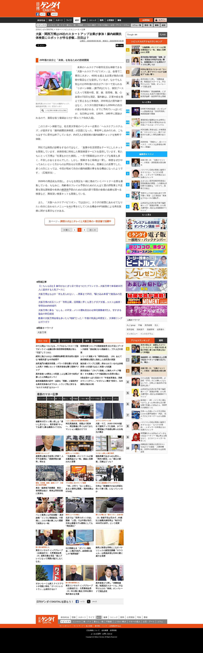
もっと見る (146, 102)
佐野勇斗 (160, 329)
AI (70, 206)
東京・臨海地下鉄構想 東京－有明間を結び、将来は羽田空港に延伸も (49, 491)
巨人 (156, 325)
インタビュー (132, 334)
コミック (92, 20)
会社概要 (105, 630)
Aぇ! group (131, 325)
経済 (77, 20)
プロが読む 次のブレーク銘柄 (76, 483)
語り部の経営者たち (42, 547)
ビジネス (50, 399)
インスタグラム (146, 334)
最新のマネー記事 (47, 394)
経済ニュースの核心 (72, 453)
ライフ (69, 20)
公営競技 (110, 20)
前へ (66, 230)
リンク (104, 626)
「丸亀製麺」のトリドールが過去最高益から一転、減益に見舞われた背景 (79, 459)
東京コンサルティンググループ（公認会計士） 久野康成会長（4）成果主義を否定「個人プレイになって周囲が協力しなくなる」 (49, 555)
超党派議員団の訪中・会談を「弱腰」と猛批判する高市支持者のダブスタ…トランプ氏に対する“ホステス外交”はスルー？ (57, 384)
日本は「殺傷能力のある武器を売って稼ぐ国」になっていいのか (109, 489)
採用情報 (113, 630)
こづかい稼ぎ (84, 399)
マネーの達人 (96, 399)
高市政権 (148, 325)
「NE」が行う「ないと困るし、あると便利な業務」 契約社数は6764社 (79, 489)
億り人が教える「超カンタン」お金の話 (109, 514)
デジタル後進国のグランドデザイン (108, 483)
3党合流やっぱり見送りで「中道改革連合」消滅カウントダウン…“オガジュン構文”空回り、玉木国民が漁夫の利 (101, 381)
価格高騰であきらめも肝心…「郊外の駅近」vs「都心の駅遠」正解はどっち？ (108, 459)
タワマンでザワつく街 (103, 420)
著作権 (97, 626)
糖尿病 (65, 189)
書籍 (119, 20)
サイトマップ (78, 626)
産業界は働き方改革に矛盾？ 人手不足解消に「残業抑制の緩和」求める (49, 459)
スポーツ (59, 20)
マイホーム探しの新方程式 (105, 453)
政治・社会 (42, 341)
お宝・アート (107, 399)
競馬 (101, 20)
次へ (92, 230)
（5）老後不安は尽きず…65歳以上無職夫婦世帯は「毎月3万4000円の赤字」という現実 (109, 520)
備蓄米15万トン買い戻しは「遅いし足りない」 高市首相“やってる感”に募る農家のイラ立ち (49, 424)
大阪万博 (41, 332)
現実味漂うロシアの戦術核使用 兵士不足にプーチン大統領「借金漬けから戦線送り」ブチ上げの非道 (101, 349)
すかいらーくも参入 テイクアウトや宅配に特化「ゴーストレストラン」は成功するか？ (49, 586)
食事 (85, 147)
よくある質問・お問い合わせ (101, 634)
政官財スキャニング (42, 453)
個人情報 (89, 626)
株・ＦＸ (58, 399)
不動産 (75, 399)
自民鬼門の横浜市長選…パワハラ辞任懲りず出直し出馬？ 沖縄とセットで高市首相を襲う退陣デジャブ (57, 366)
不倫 (140, 325)
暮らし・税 (67, 399)
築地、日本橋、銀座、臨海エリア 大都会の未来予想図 (49, 484)
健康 (84, 20)
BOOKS (98, 341)
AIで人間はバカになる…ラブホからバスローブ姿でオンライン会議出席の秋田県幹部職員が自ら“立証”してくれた (57, 349)
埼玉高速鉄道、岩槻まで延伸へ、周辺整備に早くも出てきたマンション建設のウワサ (79, 426)
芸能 (50, 20)
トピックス (42, 399)
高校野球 (150, 329)
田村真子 (140, 329)
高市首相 (130, 329)
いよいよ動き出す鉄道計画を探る (77, 420)
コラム (115, 399)
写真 (139, 617)
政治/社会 (41, 20)
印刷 (121, 46)
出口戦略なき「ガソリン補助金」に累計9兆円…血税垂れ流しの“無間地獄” (79, 551)
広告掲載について (93, 630)
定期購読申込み (115, 626)
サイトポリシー (65, 626)
